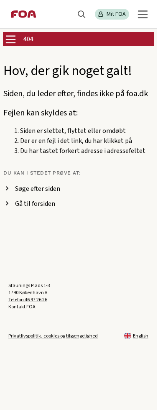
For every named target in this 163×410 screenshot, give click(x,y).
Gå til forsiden (35, 203)
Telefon (27, 299)
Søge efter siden (37, 188)
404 (28, 39)
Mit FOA (116, 14)
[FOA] (23, 14)
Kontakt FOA (22, 306)
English (140, 336)
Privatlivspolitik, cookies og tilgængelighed (53, 336)
